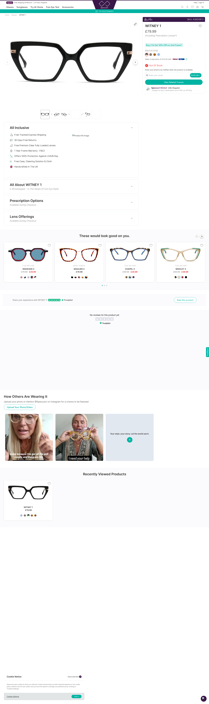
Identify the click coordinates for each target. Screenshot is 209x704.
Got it (76, 696)
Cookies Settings (13, 696)
